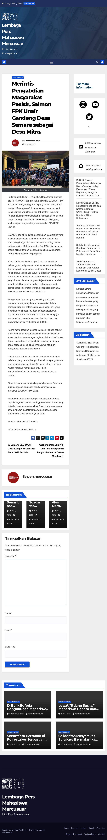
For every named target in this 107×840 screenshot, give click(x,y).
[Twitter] (89, 117)
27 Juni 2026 (15, 744)
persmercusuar (32, 140)
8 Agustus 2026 (16, 714)
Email (8, 630)
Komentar (10, 556)
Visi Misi (101, 834)
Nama (8, 613)
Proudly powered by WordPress (15, 830)
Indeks (83, 828)
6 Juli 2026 (66, 714)
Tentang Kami (89, 834)
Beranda (74, 828)
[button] (97, 62)
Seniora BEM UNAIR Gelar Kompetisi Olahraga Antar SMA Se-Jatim (21, 448)
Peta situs (101, 828)
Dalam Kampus (13, 701)
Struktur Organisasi (74, 834)
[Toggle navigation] (51, 62)
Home (66, 828)
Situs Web (10, 647)
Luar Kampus (18, 77)
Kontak (91, 828)
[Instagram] (83, 104)
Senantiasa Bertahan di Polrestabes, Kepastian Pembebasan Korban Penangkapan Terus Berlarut (88, 231)
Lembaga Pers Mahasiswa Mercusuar (18, 803)
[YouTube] (95, 104)
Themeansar (7, 832)
